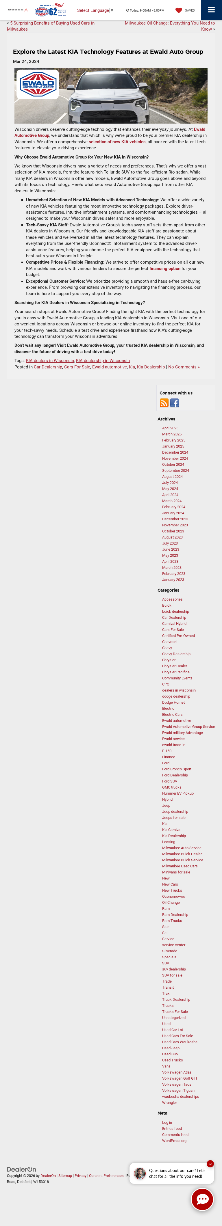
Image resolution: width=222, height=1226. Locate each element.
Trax (165, 993)
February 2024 (173, 507)
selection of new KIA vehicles (117, 141)
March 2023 (172, 567)
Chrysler (168, 660)
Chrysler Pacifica (176, 672)
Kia (132, 367)
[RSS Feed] (164, 402)
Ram (166, 908)
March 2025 (172, 434)
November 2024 (175, 458)
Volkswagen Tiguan (178, 1090)
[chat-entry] (202, 1199)
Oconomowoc (173, 896)
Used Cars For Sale (177, 1036)
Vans (166, 1066)
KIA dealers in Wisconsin (50, 360)
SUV (165, 963)
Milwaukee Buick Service (182, 860)
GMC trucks (172, 787)
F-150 (166, 751)
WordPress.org (174, 1141)
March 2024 (172, 501)
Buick (166, 605)
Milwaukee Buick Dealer (182, 854)
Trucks (168, 1005)
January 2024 (173, 513)
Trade (167, 981)
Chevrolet (169, 642)
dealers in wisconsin (179, 690)
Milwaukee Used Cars (180, 866)
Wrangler (169, 1102)
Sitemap (65, 1175)
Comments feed (175, 1134)
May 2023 (170, 555)
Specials (169, 957)
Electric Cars (172, 714)
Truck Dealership (176, 999)
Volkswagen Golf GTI (179, 1078)
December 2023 (175, 519)
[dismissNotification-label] (210, 1163)
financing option (164, 268)
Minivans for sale (176, 872)
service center (173, 945)
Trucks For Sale (175, 1011)
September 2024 (175, 470)
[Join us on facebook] (174, 402)
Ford (165, 763)
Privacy (80, 1175)
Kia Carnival (171, 830)
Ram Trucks (172, 920)
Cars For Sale (77, 367)
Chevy (167, 648)
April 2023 (170, 561)
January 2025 (173, 446)
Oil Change (171, 902)
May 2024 (170, 489)
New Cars (170, 884)
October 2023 (173, 531)
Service (168, 939)
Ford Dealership (175, 775)
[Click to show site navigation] (211, 10)
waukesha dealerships (180, 1096)
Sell (165, 933)
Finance (168, 757)
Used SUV (170, 1054)
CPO (165, 684)
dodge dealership (176, 696)
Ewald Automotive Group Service (188, 726)
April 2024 (170, 495)
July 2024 (170, 482)
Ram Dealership (175, 914)
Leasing (168, 842)
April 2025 (170, 428)
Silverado (169, 951)
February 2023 (173, 573)
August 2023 (172, 537)
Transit (168, 987)
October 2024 (173, 464)
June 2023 (170, 549)
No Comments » (184, 367)
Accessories (172, 599)
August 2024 (172, 476)
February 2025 (173, 440)
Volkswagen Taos (176, 1084)
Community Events (177, 678)
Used (166, 1024)
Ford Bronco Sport (176, 769)
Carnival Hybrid (174, 623)
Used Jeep (171, 1048)
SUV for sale (172, 975)
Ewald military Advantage (182, 733)
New (166, 878)
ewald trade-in (173, 745)
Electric (168, 708)
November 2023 (175, 525)
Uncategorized (174, 1018)
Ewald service (173, 739)
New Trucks (172, 890)
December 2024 (175, 452)
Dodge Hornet (173, 702)
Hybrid (167, 799)
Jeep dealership (175, 811)
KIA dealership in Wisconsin (103, 360)
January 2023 (173, 579)
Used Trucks (172, 1060)
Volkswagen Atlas (177, 1072)
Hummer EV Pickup (178, 793)
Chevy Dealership (176, 654)
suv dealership (174, 969)
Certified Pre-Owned (178, 636)
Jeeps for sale (174, 817)
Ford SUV (169, 781)
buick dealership (175, 611)
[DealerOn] (21, 1169)
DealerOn (48, 1175)
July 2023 (170, 543)
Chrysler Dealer (174, 666)
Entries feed (172, 1128)
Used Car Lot (172, 1030)
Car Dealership (48, 367)
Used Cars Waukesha (179, 1042)
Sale (165, 927)
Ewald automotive (109, 367)
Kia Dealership (151, 367)
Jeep (166, 805)
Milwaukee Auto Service (181, 848)
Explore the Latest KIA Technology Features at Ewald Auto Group (108, 52)
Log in (167, 1122)
